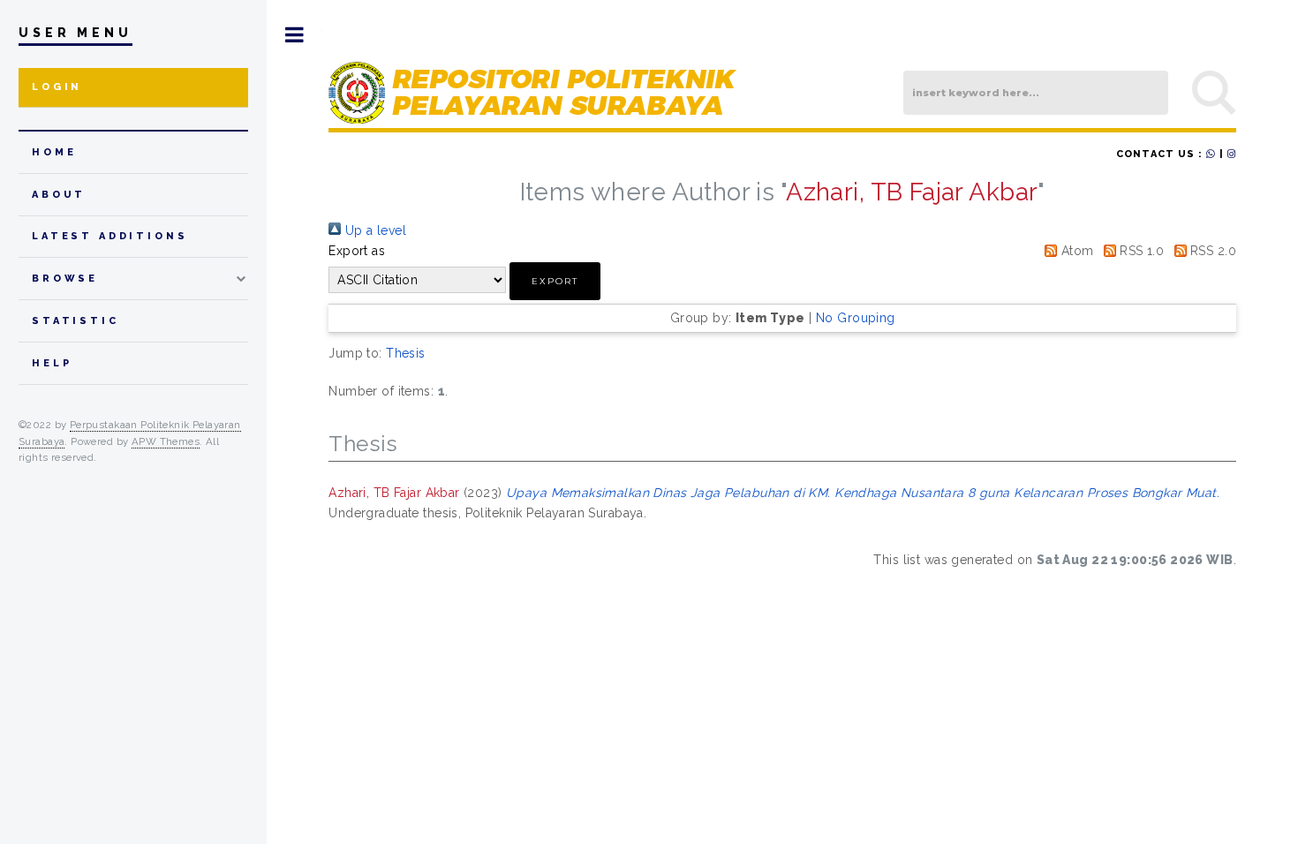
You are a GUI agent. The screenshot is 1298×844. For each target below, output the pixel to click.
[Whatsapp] (1210, 154)
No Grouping (855, 318)
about (59, 194)
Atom (1075, 251)
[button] (554, 281)
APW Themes (166, 441)
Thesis (406, 353)
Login (57, 87)
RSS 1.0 (1140, 251)
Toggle (294, 35)
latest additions (110, 236)
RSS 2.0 (1211, 251)
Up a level (373, 230)
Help (52, 363)
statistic (75, 321)
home (54, 152)
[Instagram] (1231, 154)
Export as (356, 251)
